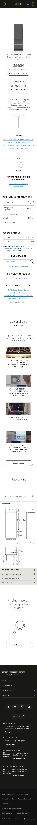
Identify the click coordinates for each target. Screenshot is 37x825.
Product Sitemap (21, 813)
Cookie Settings (7, 813)
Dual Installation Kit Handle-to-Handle (18, 296)
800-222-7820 (10, 744)
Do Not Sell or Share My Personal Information (17, 799)
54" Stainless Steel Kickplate (18, 290)
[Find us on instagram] (22, 706)
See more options (17, 302)
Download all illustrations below (17, 496)
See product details (12, 69)
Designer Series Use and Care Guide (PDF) (18, 145)
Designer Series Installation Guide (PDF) (18, 278)
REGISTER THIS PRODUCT (18, 73)
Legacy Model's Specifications (13, 247)
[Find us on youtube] (15, 706)
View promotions (18, 775)
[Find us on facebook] (8, 706)
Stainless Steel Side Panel (18, 299)
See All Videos (18, 463)
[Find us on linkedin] (28, 706)
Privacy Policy (23, 794)
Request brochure (18, 759)
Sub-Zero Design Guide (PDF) (18, 143)
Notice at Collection (8, 794)
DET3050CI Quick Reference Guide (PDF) (18, 140)
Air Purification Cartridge (18, 184)
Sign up (7, 732)
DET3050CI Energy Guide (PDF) (18, 148)
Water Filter (18, 187)
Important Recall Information (12, 808)
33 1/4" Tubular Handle (18, 293)
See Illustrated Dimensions (18, 266)
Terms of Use (6, 804)
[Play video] (18, 352)
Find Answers (18, 645)
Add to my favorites (25, 69)
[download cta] (32, 261)
